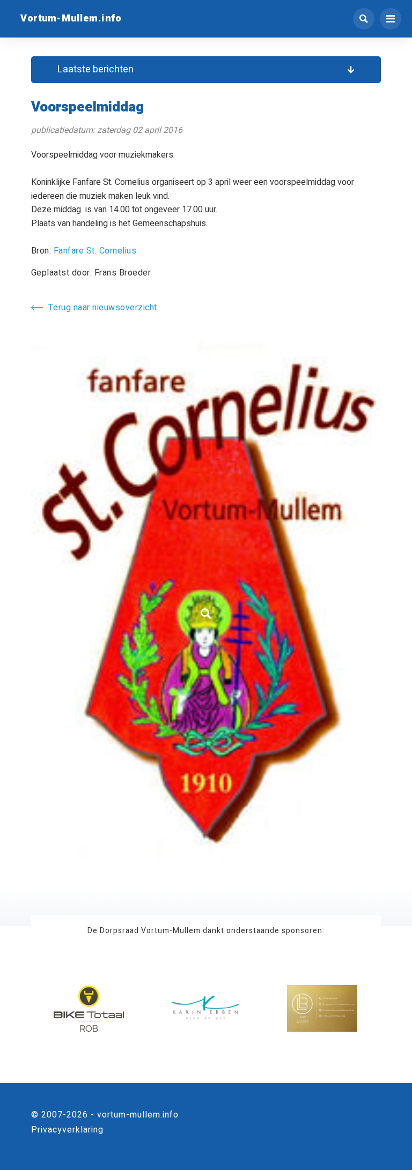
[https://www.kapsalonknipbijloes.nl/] (322, 1009)
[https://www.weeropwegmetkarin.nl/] (206, 1009)
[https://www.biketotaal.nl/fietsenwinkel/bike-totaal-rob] (89, 1009)
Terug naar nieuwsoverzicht (102, 307)
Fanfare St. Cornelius (95, 250)
